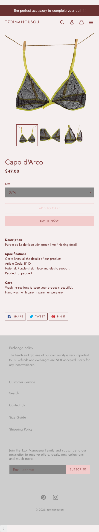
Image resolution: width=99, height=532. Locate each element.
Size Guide (17, 417)
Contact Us (17, 405)
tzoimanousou (22, 22)
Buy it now (49, 220)
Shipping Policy (20, 429)
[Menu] (91, 22)
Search (14, 393)
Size (7, 184)
